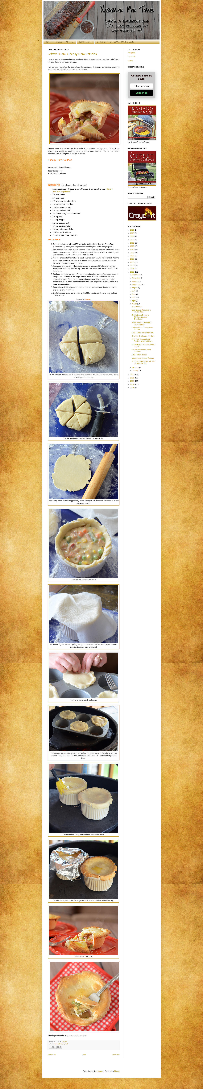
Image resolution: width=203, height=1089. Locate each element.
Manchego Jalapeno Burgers (143, 358)
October (135, 281)
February (135, 367)
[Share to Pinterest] (60, 1047)
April (134, 301)
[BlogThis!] (52, 1047)
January (135, 371)
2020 (132, 249)
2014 (132, 269)
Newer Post (52, 1055)
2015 (132, 265)
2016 (132, 262)
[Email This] (50, 1047)
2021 (132, 246)
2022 (132, 243)
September (136, 285)
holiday (56, 1044)
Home (48, 42)
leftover (61, 1044)
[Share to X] (55, 1047)
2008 (132, 388)
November (136, 278)
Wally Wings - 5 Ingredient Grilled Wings (141, 323)
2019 (132, 253)
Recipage (88, 299)
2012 (132, 375)
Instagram (131, 53)
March (134, 304)
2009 (132, 384)
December (136, 275)
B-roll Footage (137, 307)
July (134, 291)
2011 (132, 378)
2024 (132, 236)
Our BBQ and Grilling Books (122, 42)
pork (66, 1044)
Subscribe (141, 93)
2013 (132, 272)
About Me (70, 42)
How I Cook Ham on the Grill (142, 333)
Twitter (130, 61)
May (134, 297)
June (134, 294)
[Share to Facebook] (57, 1047)
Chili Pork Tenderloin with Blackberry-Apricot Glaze (142, 340)
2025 (132, 233)
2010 (132, 381)
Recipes (58, 42)
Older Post (115, 1055)
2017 (132, 259)
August (135, 288)
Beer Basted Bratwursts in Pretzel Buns (141, 311)
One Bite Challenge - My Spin (143, 336)
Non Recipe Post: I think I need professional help (143, 362)
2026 (132, 230)
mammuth (100, 1071)
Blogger (117, 1071)
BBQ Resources (86, 42)
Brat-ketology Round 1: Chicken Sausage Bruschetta (140, 317)
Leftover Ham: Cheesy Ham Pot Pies (72, 54)
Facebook (131, 57)
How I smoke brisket (139, 355)
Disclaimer (101, 42)
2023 (132, 240)
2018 (132, 256)
